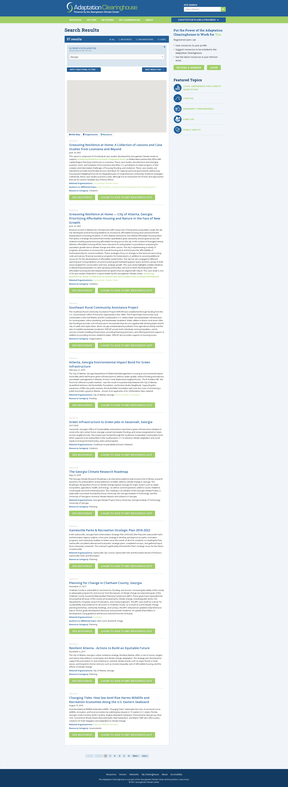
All (113, 39)
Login (214, 67)
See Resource (82, 197)
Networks (108, 19)
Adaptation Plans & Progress (197, 19)
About (149, 19)
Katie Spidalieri (104, 187)
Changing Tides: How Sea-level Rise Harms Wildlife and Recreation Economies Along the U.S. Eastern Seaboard (109, 700)
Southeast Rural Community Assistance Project (103, 307)
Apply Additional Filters (83, 69)
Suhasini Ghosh (119, 187)
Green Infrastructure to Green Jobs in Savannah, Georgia (110, 422)
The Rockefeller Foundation (127, 394)
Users (163, 39)
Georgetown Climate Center (105, 183)
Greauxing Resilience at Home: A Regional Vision (101, 159)
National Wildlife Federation (105, 724)
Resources (75, 19)
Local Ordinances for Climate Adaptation (202, 88)
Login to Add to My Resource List (126, 197)
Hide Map (75, 134)
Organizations (145, 39)
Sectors (91, 19)
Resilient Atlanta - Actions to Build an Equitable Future (109, 648)
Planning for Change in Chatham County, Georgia (105, 583)
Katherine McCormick (137, 187)
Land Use (188, 119)
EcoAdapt (97, 617)
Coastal (188, 98)
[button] (101, 101)
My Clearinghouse (129, 19)
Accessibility (176, 774)
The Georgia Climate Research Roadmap (98, 472)
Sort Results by (153, 69)
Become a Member (189, 67)
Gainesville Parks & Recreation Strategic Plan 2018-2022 (109, 530)
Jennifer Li (151, 187)
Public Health (192, 129)
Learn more (184, 779)
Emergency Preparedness (198, 108)
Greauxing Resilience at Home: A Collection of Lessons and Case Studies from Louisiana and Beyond (115, 147)
